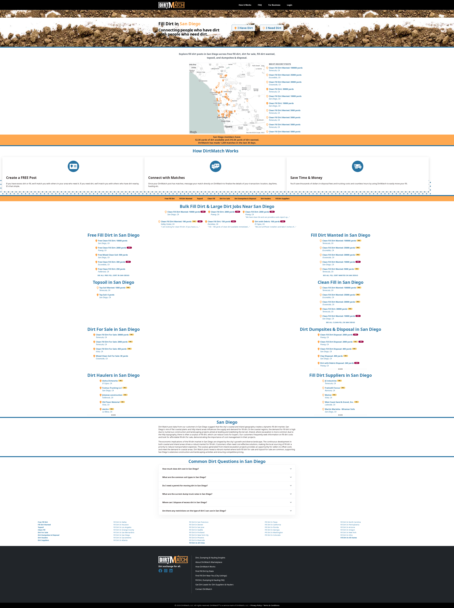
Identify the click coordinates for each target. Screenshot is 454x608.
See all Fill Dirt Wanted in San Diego (340, 275)
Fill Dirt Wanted (185, 198)
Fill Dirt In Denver (196, 525)
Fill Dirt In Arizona (347, 527)
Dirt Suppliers (43, 540)
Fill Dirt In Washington (274, 532)
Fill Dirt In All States (348, 538)
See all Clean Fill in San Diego (340, 322)
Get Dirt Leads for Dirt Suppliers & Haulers (214, 584)
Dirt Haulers (266, 198)
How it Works (245, 5)
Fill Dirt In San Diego (122, 535)
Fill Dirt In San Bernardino (124, 532)
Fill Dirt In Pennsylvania (349, 525)
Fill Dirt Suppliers (282, 198)
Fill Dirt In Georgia (272, 530)
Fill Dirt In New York (348, 532)
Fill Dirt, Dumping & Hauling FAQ (210, 580)
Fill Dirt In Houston (121, 525)
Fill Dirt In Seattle (196, 530)
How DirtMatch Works (205, 566)
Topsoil (200, 198)
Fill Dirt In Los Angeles (122, 527)
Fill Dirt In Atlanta (120, 540)
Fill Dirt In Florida (272, 527)
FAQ (260, 5)
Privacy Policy (256, 605)
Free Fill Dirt (170, 198)
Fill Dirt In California (273, 525)
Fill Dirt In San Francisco (198, 522)
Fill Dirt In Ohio (346, 535)
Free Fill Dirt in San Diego (113, 235)
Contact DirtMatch (203, 589)
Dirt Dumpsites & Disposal (245, 198)
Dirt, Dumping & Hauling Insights (210, 557)
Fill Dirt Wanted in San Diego (340, 235)
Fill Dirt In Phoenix (196, 538)
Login (289, 5)
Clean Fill (211, 198)
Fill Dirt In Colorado (273, 535)
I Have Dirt (245, 28)
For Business (274, 5)
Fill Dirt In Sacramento (122, 538)
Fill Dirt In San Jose (196, 527)
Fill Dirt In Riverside (197, 540)
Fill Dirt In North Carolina (350, 522)
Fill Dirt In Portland (196, 532)
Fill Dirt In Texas (271, 522)
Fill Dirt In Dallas (120, 522)
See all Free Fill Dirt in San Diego (113, 275)
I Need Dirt (273, 28)
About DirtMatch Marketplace (208, 562)
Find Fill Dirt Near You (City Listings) (211, 575)
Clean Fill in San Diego (340, 282)
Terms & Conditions (271, 605)
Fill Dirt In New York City (198, 535)
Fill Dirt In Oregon (347, 530)
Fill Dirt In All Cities (197, 543)
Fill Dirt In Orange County (124, 530)
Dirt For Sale (225, 198)
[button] (227, 469)
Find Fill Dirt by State (204, 571)
